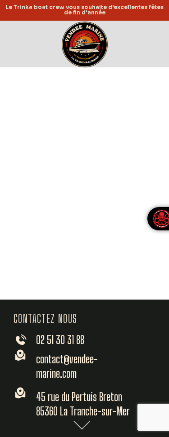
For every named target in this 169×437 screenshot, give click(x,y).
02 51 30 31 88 (60, 339)
